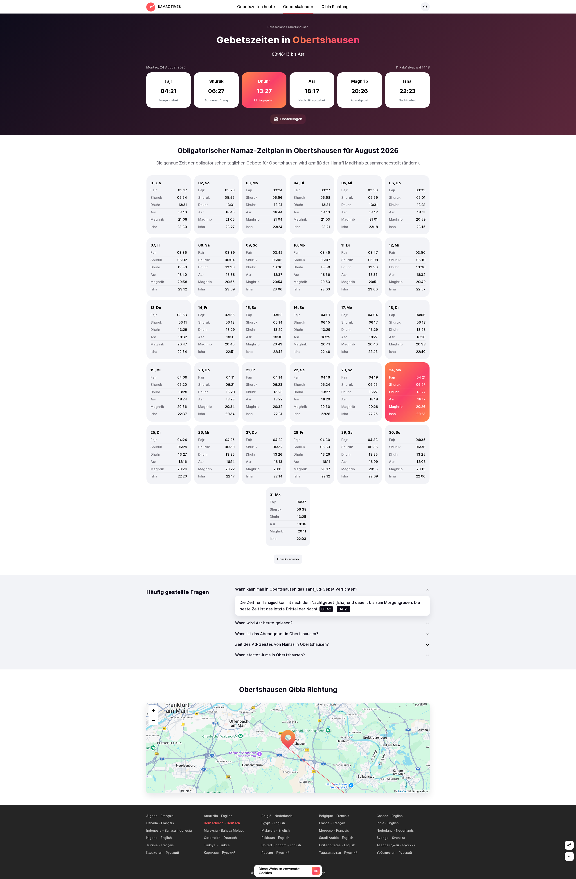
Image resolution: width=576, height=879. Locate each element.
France (324, 823)
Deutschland (213, 823)
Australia (211, 816)
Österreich (212, 838)
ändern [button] (410, 163)
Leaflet (402, 791)
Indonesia (153, 830)
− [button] (153, 720)
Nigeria (151, 838)
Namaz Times (169, 7)
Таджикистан (330, 852)
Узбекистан (386, 852)
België (266, 816)
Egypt (265, 823)
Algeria (151, 816)
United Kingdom (273, 845)
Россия (267, 852)
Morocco (326, 830)
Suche (425, 6)
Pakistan (268, 838)
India (380, 823)
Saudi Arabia (329, 838)
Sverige (383, 838)
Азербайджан (388, 845)
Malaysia (211, 830)
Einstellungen (291, 119)
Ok (316, 871)
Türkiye (210, 845)
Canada (382, 816)
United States (330, 845)
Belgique (326, 816)
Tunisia (152, 845)
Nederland (385, 830)
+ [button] (153, 710)
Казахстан (154, 852)
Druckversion (288, 559)
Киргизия (211, 852)
